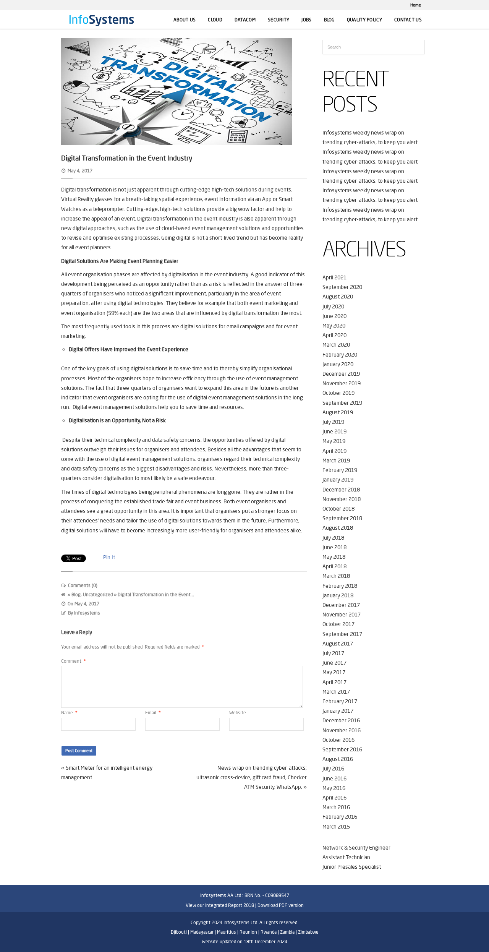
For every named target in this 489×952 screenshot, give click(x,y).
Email (153, 712)
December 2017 (341, 605)
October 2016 (338, 739)
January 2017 (337, 710)
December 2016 (341, 720)
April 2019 (334, 451)
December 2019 (341, 373)
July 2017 (333, 653)
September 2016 (342, 749)
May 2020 (333, 325)
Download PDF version (280, 905)
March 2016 (336, 807)
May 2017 (333, 672)
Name (69, 712)
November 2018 (341, 499)
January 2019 (337, 479)
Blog (329, 20)
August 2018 (337, 527)
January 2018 (337, 595)
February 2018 (339, 585)
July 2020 (333, 306)
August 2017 (337, 643)
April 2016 (334, 797)
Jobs (306, 20)
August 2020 (337, 296)
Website (237, 712)
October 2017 (338, 624)
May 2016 (333, 788)
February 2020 (339, 354)
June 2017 (334, 662)
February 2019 (339, 470)
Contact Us (408, 20)
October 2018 (338, 508)
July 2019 (333, 421)
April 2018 (334, 566)
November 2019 (341, 383)
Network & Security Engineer (356, 847)
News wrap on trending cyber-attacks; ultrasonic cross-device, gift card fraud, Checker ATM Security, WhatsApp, (251, 777)
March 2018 (336, 575)
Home (415, 5)
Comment (73, 661)
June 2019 (334, 431)
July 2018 (333, 537)
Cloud (215, 20)
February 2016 (339, 816)
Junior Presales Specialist (351, 866)
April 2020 (334, 335)
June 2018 (334, 547)
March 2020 (336, 344)
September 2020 (342, 287)
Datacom (245, 20)
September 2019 (342, 402)
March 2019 (336, 460)
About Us (184, 20)
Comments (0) (82, 585)
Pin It (109, 557)
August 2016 (337, 759)
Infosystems (87, 613)
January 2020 (337, 364)
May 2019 (333, 441)
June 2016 (334, 778)
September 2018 (342, 518)
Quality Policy (364, 20)
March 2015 (336, 826)
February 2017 (339, 701)
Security (278, 20)
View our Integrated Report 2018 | (221, 905)
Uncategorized (98, 594)
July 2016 (333, 768)
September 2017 (342, 634)
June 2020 (334, 316)
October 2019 (338, 392)
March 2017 (336, 691)
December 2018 (341, 489)
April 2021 (334, 277)
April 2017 (334, 682)
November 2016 (341, 730)
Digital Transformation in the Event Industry (127, 158)
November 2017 (341, 614)
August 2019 (337, 412)
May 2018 (333, 556)
